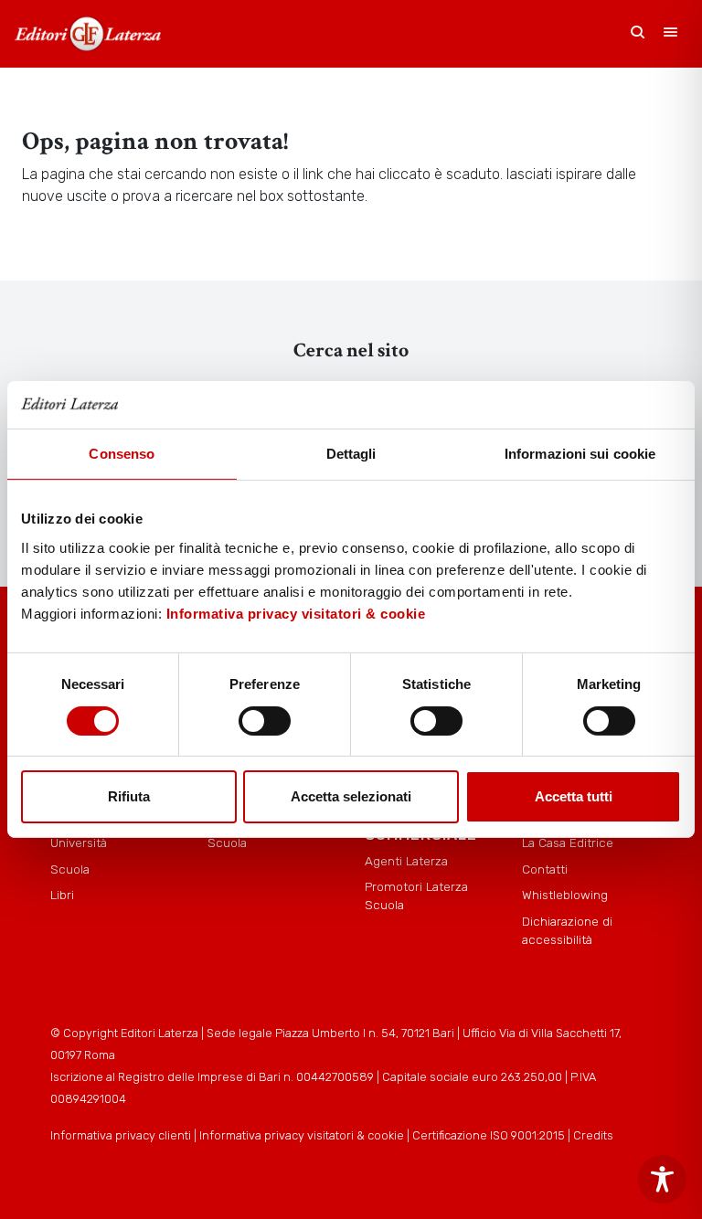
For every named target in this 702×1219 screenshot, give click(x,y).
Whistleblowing (565, 894)
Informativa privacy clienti (120, 1135)
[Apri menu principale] (670, 34)
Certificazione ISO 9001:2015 (488, 1135)
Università (78, 842)
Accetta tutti (573, 796)
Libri (62, 894)
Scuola (70, 869)
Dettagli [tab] (351, 453)
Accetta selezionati (351, 796)
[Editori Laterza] (88, 34)
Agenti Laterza (406, 860)
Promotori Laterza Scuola (416, 895)
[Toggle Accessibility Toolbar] (662, 1179)
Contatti (545, 869)
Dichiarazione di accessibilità (567, 930)
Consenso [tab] (121, 453)
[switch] (265, 721)
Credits (593, 1135)
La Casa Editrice (567, 842)
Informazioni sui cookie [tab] (580, 453)
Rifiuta (129, 796)
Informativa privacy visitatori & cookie (296, 613)
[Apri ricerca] (638, 34)
